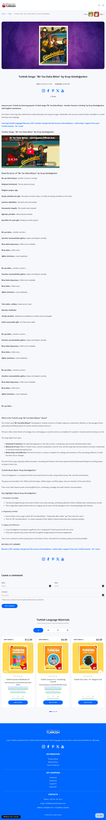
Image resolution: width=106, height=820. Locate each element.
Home (3, 14)
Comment (4, 592)
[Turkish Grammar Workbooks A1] (18, 658)
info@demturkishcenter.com (55, 803)
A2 (48, 630)
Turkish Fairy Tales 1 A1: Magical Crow (88, 679)
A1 (38, 630)
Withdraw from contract (11, 817)
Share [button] (54, 96)
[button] (50, 711)
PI (58, 630)
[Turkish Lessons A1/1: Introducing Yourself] (53, 658)
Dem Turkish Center (55, 815)
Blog (9, 14)
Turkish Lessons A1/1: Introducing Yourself (53, 680)
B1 (67, 630)
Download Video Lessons (18, 691)
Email (56, 583)
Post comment (9, 606)
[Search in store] (99, 5)
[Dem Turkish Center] (9, 5)
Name (3, 583)
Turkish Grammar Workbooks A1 (18, 679)
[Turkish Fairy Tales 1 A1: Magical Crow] (88, 658)
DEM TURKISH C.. (9, 639)
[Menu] (103, 5)
